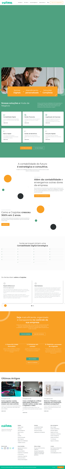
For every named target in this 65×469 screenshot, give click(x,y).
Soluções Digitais (54, 430)
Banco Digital (53, 427)
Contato (19, 435)
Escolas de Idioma (21, 457)
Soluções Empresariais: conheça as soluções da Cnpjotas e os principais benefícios (39, 453)
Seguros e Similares (55, 440)
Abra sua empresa (32, 358)
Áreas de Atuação (21, 437)
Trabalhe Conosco (21, 442)
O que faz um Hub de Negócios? (42, 195)
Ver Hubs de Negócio (39, 147)
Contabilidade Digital (38, 427)
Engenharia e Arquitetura (23, 452)
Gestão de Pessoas (55, 437)
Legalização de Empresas (39, 432)
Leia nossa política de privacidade (30, 467)
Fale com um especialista (56, 2)
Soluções (20, 428)
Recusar (53, 467)
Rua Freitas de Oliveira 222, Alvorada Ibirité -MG (56, 449)
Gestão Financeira (37, 428)
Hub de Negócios (21, 430)
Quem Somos (5, 224)
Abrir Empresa (21, 439)
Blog (48, 2)
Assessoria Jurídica (38, 430)
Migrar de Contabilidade (32, 362)
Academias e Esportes (22, 456)
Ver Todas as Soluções (26, 147)
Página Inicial (20, 427)
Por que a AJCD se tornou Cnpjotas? (39, 449)
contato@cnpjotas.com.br (56, 452)
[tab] (26, 334)
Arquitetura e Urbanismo (56, 433)
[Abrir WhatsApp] (62, 466)
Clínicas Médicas (21, 451)
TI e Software (53, 439)
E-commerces (21, 454)
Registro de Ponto (54, 432)
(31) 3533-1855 (53, 451)
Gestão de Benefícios (55, 428)
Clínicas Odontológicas (22, 459)
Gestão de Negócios (55, 435)
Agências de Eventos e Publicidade (22, 449)
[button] (20, 2)
